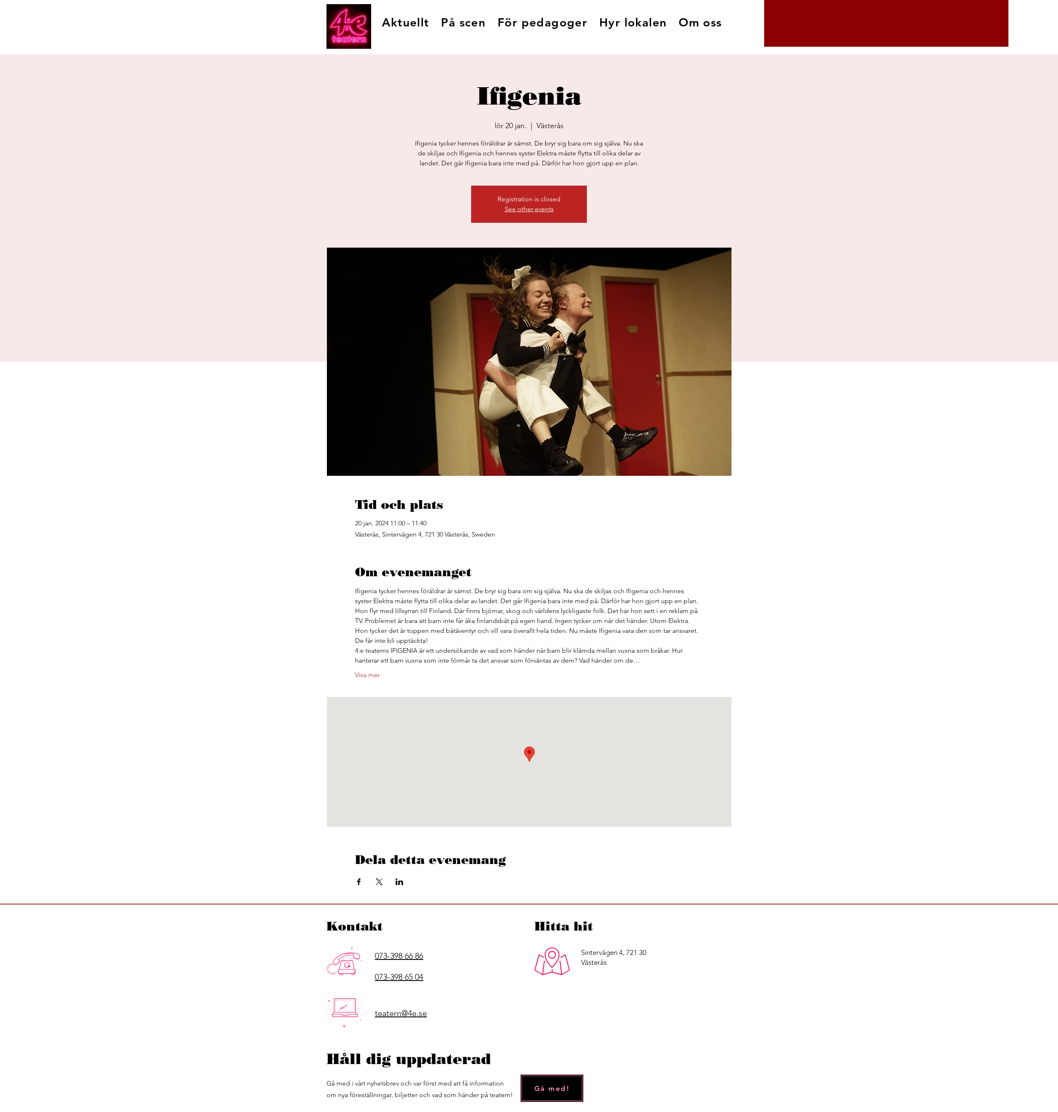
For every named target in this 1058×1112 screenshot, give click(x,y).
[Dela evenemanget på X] (379, 881)
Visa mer (367, 675)
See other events (529, 209)
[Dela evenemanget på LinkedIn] (399, 881)
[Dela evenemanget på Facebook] (359, 881)
